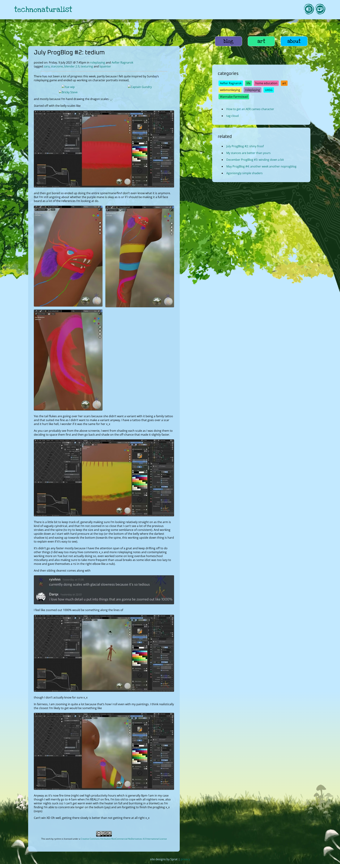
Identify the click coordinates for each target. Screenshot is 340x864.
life (248, 83)
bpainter (105, 66)
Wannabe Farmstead (234, 97)
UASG (269, 90)
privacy (185, 859)
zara (47, 66)
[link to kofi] (320, 10)
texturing (87, 66)
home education (266, 83)
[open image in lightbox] (104, 186)
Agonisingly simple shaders (244, 173)
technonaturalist (43, 9)
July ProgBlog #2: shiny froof (245, 146)
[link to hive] (308, 10)
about (294, 41)
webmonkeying (230, 90)
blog (228, 41)
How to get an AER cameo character (250, 109)
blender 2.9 (71, 66)
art (261, 41)
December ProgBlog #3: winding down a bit (255, 160)
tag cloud (232, 116)
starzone (57, 66)
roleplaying (97, 62)
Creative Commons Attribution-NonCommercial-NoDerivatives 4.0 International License (124, 838)
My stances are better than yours (248, 153)
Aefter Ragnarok (122, 62)
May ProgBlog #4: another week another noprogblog (261, 166)
